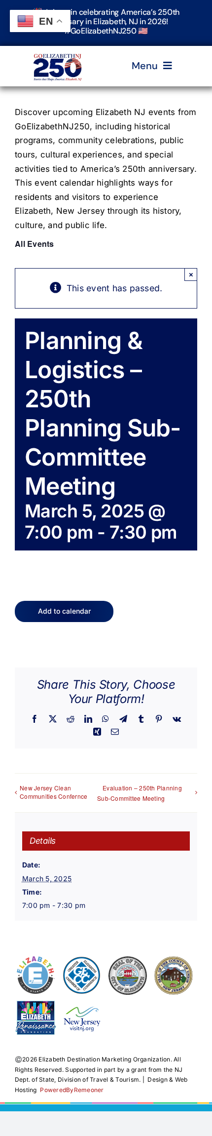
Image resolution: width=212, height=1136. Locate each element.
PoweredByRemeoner (72, 1090)
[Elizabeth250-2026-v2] (58, 50)
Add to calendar (64, 611)
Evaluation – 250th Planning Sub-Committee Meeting (139, 792)
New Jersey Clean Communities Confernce (53, 791)
